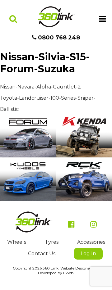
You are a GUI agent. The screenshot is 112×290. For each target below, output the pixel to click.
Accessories (91, 242)
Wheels (16, 242)
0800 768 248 (58, 37)
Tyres (51, 242)
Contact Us (41, 253)
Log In (88, 253)
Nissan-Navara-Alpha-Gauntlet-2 (40, 87)
